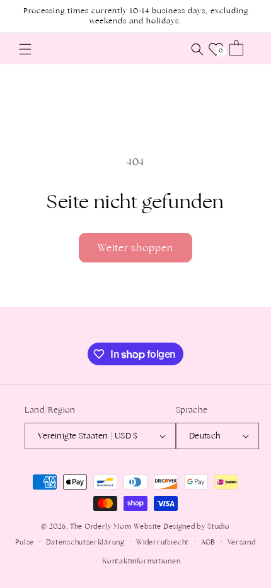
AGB (208, 542)
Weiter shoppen (135, 248)
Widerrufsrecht (162, 542)
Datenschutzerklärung (85, 542)
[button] (25, 49)
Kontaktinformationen (141, 560)
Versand (242, 542)
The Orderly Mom (101, 526)
